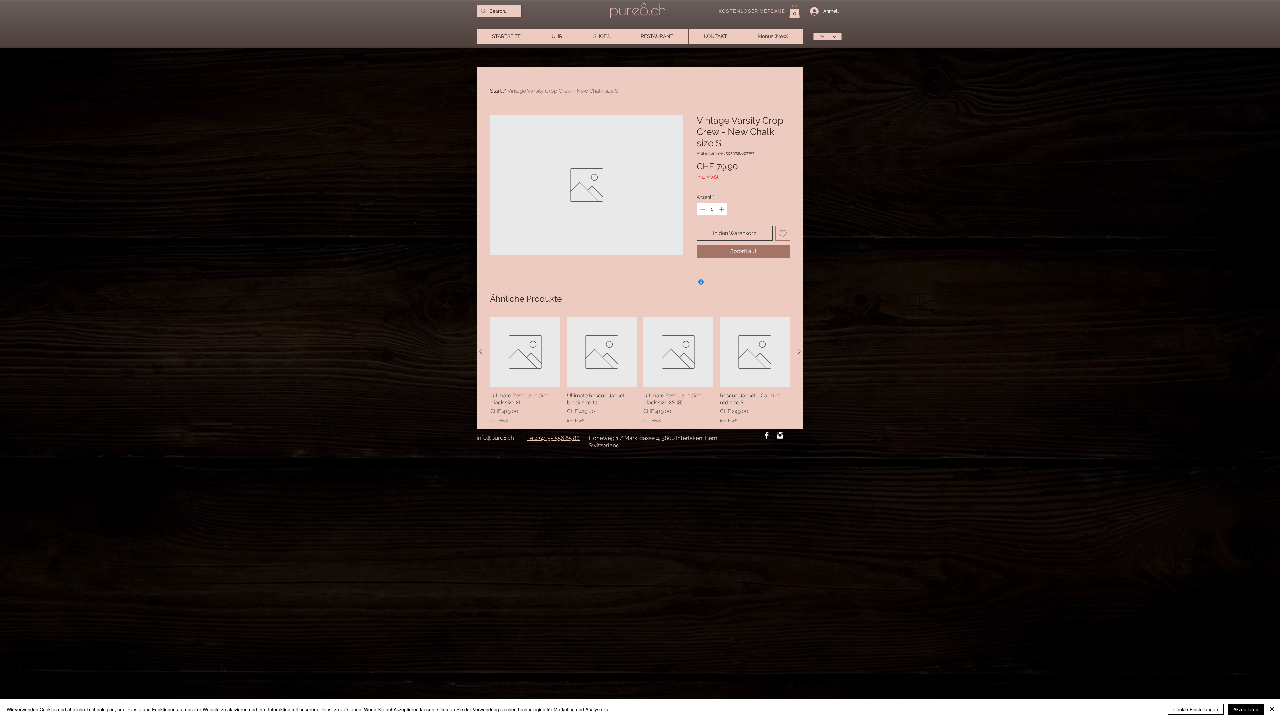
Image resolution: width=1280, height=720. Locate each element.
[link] (794, 11)
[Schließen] (1272, 709)
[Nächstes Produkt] (799, 352)
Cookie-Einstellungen (1195, 709)
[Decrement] (702, 209)
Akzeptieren (1245, 709)
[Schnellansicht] (525, 352)
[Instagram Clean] (780, 435)
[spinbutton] (712, 209)
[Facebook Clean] (766, 435)
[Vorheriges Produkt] (481, 352)
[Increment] (722, 209)
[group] (640, 370)
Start (496, 91)
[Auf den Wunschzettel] (782, 233)
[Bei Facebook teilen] (701, 282)
